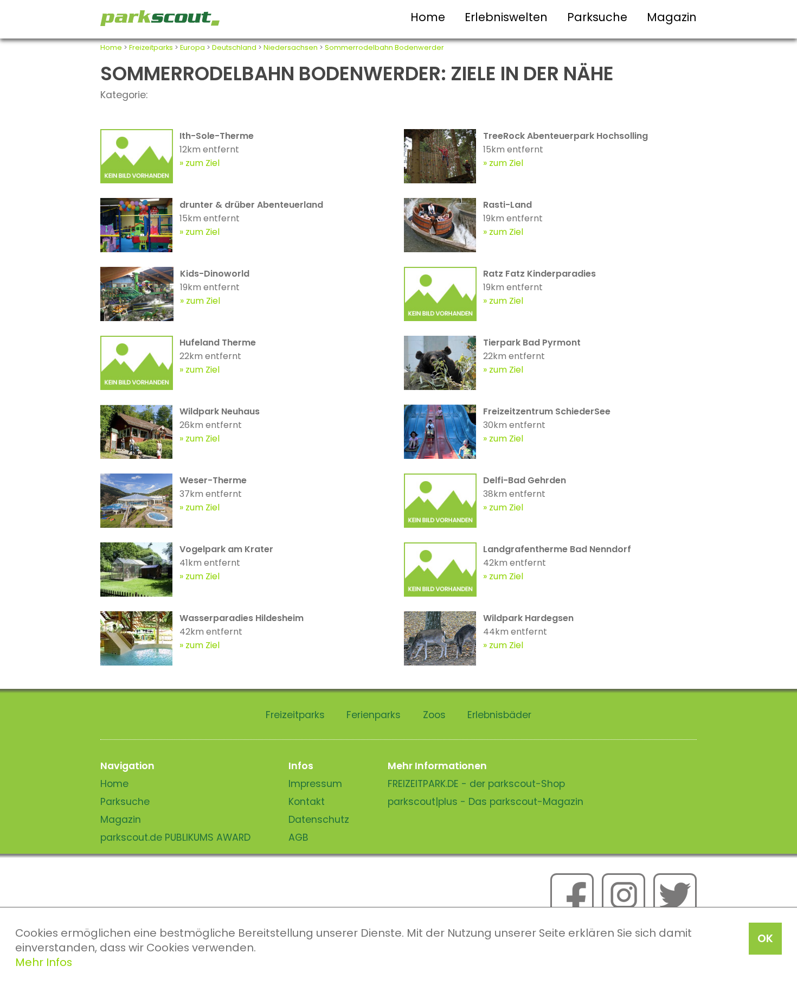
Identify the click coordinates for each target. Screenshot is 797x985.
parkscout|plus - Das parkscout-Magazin (485, 801)
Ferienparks (373, 714)
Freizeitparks (151, 47)
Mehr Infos (43, 962)
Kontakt (306, 801)
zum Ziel (202, 163)
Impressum (315, 783)
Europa (192, 47)
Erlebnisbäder (499, 714)
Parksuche (597, 17)
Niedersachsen (290, 47)
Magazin (672, 17)
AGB (298, 837)
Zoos (434, 714)
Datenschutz (318, 819)
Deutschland (234, 47)
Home (427, 17)
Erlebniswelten (506, 17)
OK (765, 938)
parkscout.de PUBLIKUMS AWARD (175, 837)
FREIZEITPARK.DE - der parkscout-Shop (476, 783)
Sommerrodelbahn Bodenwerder (384, 47)
